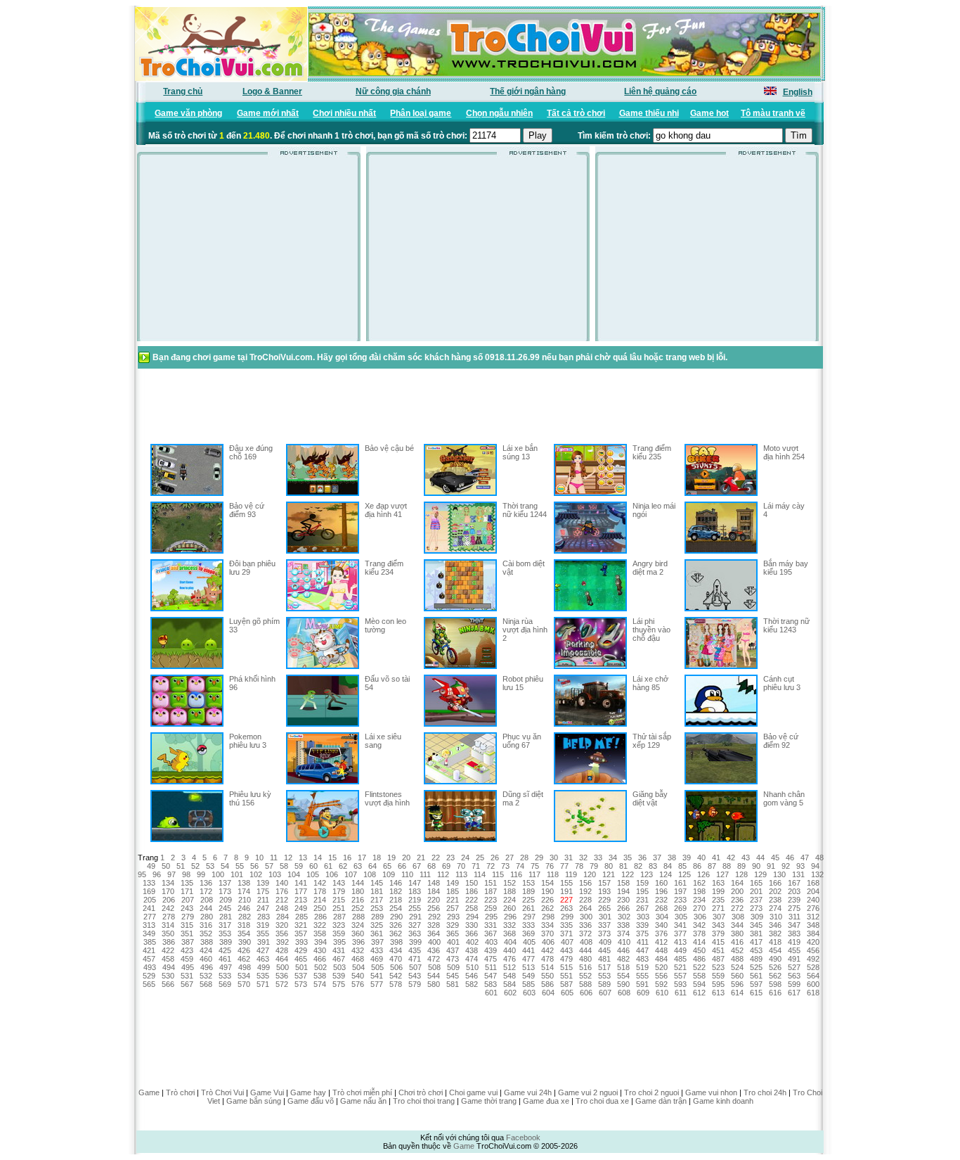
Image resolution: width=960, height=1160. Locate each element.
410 (624, 942)
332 (509, 925)
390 (244, 942)
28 (524, 857)
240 (813, 900)
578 (395, 984)
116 (516, 874)
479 (566, 959)
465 (300, 959)
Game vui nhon (711, 1092)
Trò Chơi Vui (222, 1092)
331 (490, 925)
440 (509, 950)
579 (414, 984)
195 (642, 891)
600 (813, 984)
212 (281, 900)
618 (813, 992)
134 (168, 883)
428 (281, 950)
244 (206, 908)
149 (452, 883)
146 (395, 883)
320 (281, 925)
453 (756, 950)
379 (718, 933)
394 (320, 942)
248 (281, 908)
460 (206, 959)
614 (737, 992)
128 (741, 874)
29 (539, 857)
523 (718, 967)
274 (775, 908)
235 (718, 900)
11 (274, 857)
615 (756, 992)
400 (434, 942)
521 (680, 967)
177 (300, 891)
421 (149, 950)
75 (535, 866)
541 (376, 975)
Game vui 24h (528, 1092)
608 (624, 992)
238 (775, 900)
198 (699, 891)
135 (187, 883)
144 (357, 883)
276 (813, 908)
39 (686, 857)
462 (244, 959)
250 (319, 908)
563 (794, 975)
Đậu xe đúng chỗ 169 (251, 452)
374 (623, 933)
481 (604, 959)
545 (452, 975)
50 (166, 866)
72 (490, 866)
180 (357, 891)
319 (263, 925)
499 (263, 967)
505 (377, 967)
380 (737, 933)
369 (528, 933)
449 (680, 950)
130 (779, 874)
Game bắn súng (253, 1101)
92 (785, 866)
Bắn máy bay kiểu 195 (785, 567)
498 (244, 967)
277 (149, 916)
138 (244, 883)
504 (358, 967)
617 (794, 992)
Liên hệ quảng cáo (660, 91)
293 (453, 916)
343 (718, 925)
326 (395, 925)
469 (376, 959)
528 (813, 967)
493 (149, 967)
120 (589, 874)
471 (414, 959)
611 (681, 992)
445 (604, 950)
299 (567, 916)
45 (775, 857)
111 (425, 874)
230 (623, 900)
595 (718, 984)
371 (566, 933)
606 (586, 992)
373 (604, 933)
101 (237, 874)
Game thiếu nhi (649, 113)
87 (712, 866)
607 (605, 992)
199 (718, 891)
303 (643, 916)
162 (699, 883)
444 (585, 950)
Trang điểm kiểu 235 (652, 452)
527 (794, 967)
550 (547, 975)
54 (225, 866)
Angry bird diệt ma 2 (650, 567)
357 (300, 933)
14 (317, 857)
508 (434, 967)
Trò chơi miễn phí (362, 1092)
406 (548, 942)
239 (794, 900)
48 (819, 857)
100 (218, 874)
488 (737, 959)
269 (680, 908)
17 (362, 857)
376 (661, 933)
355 (263, 933)
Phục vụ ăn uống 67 (521, 740)
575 (338, 984)
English (797, 92)
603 (529, 992)
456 (813, 950)
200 (737, 891)
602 (510, 992)
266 (623, 908)
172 (206, 891)
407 (567, 942)
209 (225, 900)
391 (263, 942)
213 (300, 900)
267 (642, 908)
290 (396, 916)
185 (452, 891)
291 (415, 916)
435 (414, 950)
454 (775, 950)
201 (756, 891)
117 (534, 874)
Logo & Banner (272, 91)
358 (319, 933)
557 (680, 975)
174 (244, 891)
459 (187, 959)
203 (794, 891)
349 (149, 933)
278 (168, 916)
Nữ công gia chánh (393, 91)
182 (395, 891)
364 (433, 933)
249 (300, 908)
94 (815, 866)
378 (699, 933)
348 (813, 925)
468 (357, 959)
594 (699, 984)
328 (433, 925)
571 (263, 984)
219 (414, 900)
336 (585, 925)
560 (737, 975)
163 (718, 883)
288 (358, 916)
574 (319, 984)
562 (775, 975)
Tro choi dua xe (602, 1101)
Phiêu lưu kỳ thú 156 (250, 798)
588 (585, 984)
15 (332, 857)
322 (319, 925)
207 (187, 900)
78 (579, 866)
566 (168, 984)
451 (718, 950)
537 (300, 975)
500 (282, 967)
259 (490, 908)
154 (547, 883)
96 (157, 874)
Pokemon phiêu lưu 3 (247, 740)
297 (529, 916)
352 (206, 933)
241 (149, 908)
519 (642, 967)
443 (566, 950)
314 (168, 925)
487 (718, 959)
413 (680, 942)
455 (794, 950)
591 (642, 984)
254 (395, 908)
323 (338, 925)
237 (756, 900)
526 (775, 967)
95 (142, 874)
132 (817, 874)
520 (661, 967)
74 (520, 866)
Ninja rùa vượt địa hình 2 (524, 629)
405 (529, 942)
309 (757, 916)
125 (684, 874)
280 (206, 916)
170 (168, 891)
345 (756, 925)
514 (547, 967)
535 (263, 975)
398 (396, 942)
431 (338, 950)
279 (187, 916)
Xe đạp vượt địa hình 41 (386, 510)
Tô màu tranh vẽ (773, 113)
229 (604, 900)
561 (756, 975)
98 (186, 874)
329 (452, 925)
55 (239, 866)
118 (553, 874)
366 (471, 933)
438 (471, 950)
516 (585, 967)
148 (433, 883)
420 (813, 942)
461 (225, 959)
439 (490, 950)
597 (756, 984)
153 (528, 883)
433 (376, 950)
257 (452, 908)
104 (293, 874)
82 (638, 866)
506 (396, 967)
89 (741, 866)
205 (149, 900)
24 (465, 857)
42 (731, 857)
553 (604, 975)
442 (547, 950)
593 (680, 984)
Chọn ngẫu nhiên (499, 113)
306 (700, 916)
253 (376, 908)
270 (699, 908)
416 (737, 942)
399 (415, 942)
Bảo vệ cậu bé (389, 448)
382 (775, 933)
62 (343, 866)
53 (210, 866)
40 (701, 857)
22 (436, 857)
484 (661, 959)
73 (505, 866)
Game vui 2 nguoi (588, 1092)
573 (300, 984)
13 (303, 857)
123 (646, 874)
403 (491, 942)
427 (263, 950)
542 (395, 975)
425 (225, 950)
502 (320, 967)
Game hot (709, 113)
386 (168, 942)
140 (281, 883)
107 (350, 874)
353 (225, 933)
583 (490, 984)
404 (510, 942)
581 (452, 984)
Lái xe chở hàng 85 (650, 683)
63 (357, 866)
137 (225, 883)
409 (605, 942)
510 (472, 967)
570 (244, 984)
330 (471, 925)
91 (771, 866)
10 (259, 857)
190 (547, 891)
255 (414, 908)
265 (604, 908)
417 (756, 942)
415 (718, 942)
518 (623, 967)
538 (319, 975)
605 (567, 992)
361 (376, 933)
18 (376, 857)
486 (699, 959)
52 (195, 866)
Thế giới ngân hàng (528, 91)
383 (794, 933)
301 (605, 916)
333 (528, 925)
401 (453, 942)
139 (263, 883)
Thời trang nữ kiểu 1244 (524, 510)
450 (699, 950)
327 (414, 925)
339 (642, 925)
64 (372, 866)
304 (662, 916)
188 (509, 891)
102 (255, 874)
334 (547, 925)
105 (312, 874)
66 (402, 866)
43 (745, 857)
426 (244, 950)
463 (263, 959)
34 (613, 857)
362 (395, 933)
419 (794, 942)
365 (452, 933)
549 (528, 975)
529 (149, 975)
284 (282, 916)
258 (471, 908)
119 (571, 874)
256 (433, 908)
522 (699, 967)
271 (718, 908)
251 (338, 908)
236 (737, 900)
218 (395, 900)
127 (722, 874)
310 (776, 916)
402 (472, 942)
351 (187, 933)
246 (244, 908)
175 (263, 891)
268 (661, 908)
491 (794, 959)
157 (604, 883)
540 (357, 975)
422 (168, 950)
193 (604, 891)
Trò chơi (180, 1092)
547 (490, 975)
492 (813, 959)
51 (180, 866)
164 (737, 883)
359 (338, 933)
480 (585, 959)
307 (719, 916)
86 (697, 866)
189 (528, 891)
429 (300, 950)
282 (244, 916)
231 (642, 900)
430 (319, 950)
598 (775, 984)
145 (376, 883)
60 (313, 866)
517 (604, 967)
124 (665, 874)
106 (331, 874)
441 (528, 950)
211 (263, 900)
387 (187, 942)
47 (804, 857)
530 (168, 975)
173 (225, 891)
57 (269, 866)
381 (756, 933)
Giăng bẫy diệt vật (650, 798)
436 (433, 950)
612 (699, 992)
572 (281, 984)
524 (737, 967)
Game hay (308, 1092)
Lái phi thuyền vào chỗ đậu (651, 629)
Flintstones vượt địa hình (387, 798)
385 (149, 942)
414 (699, 942)
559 (718, 975)
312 (813, 916)
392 (282, 942)
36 (642, 857)
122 (627, 874)
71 (476, 866)
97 (171, 874)
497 (225, 967)
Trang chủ (182, 91)
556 (661, 975)
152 (509, 883)
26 (495, 857)
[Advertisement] (249, 252)
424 (206, 950)
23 (450, 857)
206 (168, 900)
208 (206, 900)
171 (187, 891)
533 (225, 975)
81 (623, 866)
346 (775, 925)
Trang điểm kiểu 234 (384, 567)
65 (387, 866)
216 (357, 900)
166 (775, 883)
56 (254, 866)
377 (680, 933)
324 (357, 925)
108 (369, 874)
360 (357, 933)
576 (357, 984)
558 (699, 975)
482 (623, 959)
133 (149, 883)
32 (583, 857)
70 (461, 866)
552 (585, 975)
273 (756, 908)
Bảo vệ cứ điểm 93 (246, 510)
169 (149, 891)
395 (339, 942)
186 (471, 891)
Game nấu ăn (363, 1101)
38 (672, 857)
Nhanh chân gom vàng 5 (784, 798)
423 (187, 950)
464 (281, 959)
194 (623, 891)
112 (443, 874)
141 (300, 883)
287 (339, 916)
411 (643, 942)
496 (206, 967)
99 (201, 874)
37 (657, 857)
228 (585, 900)
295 (491, 916)
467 (338, 959)
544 (433, 975)
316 (206, 925)
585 (528, 984)
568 (206, 984)
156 (585, 883)
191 (566, 891)
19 (391, 857)
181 (376, 891)
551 (566, 975)
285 (301, 916)
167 (794, 883)
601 (491, 992)
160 (661, 883)
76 (549, 866)
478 (547, 959)
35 (627, 857)
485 (680, 959)
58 (284, 866)
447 (642, 950)
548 (509, 975)
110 (407, 874)
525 (756, 967)
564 (813, 975)
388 (206, 942)
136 (206, 883)
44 (760, 857)
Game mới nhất (268, 113)
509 (453, 967)
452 (737, 950)
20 (406, 857)
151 (490, 883)
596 (737, 984)
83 (653, 866)
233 (680, 900)
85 (682, 866)
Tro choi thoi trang (424, 1101)
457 (149, 959)
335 (566, 925)
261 (528, 908)
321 (300, 925)
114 (480, 874)
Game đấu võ (310, 1101)
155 (566, 883)
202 (775, 891)
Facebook (523, 1137)
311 (794, 916)
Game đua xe (546, 1101)
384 (813, 933)
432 (357, 950)
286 (320, 916)
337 (604, 925)
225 (528, 900)
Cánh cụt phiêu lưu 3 (781, 683)
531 (187, 975)
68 (431, 866)
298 (548, 916)
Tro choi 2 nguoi (651, 1092)
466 (319, 959)
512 (509, 967)
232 (661, 900)
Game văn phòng (188, 113)
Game (149, 1092)
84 (667, 866)
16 (347, 857)
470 (395, 959)
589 (604, 984)
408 (586, 942)
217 (376, 900)
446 (623, 950)
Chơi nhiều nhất (344, 113)
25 (480, 857)
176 (281, 891)
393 (301, 942)
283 (263, 916)
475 (490, 959)
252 (357, 908)
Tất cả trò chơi (576, 113)
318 (244, 925)
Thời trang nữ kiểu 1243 (786, 625)
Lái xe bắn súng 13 (520, 452)
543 (414, 975)
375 (642, 933)
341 (680, 925)
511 (491, 967)
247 (263, 908)
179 (338, 891)
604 (548, 992)
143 (338, 883)
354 (244, 933)
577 (376, 984)
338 (623, 925)
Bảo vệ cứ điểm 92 (780, 740)
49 (151, 866)
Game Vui (267, 1092)
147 (414, 883)
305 (681, 916)
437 (452, 950)
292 (434, 916)
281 (225, 916)
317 (225, 925)
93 (800, 866)
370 (547, 933)
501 (301, 967)
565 (149, 984)
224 (509, 900)
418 (775, 942)
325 (376, 925)
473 (452, 959)
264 (585, 908)
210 (244, 900)
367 (490, 933)
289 (377, 916)
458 (168, 959)
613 (718, 992)
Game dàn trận (661, 1101)
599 (794, 984)
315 (187, 925)
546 (471, 975)
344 (737, 925)
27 (509, 857)
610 (662, 992)
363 (414, 933)
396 (358, 942)
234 (699, 900)
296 (510, 916)
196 (661, 891)
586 (547, 984)
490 (775, 959)
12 (288, 857)
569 (225, 984)
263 (566, 908)
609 (643, 992)
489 (756, 959)
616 (775, 992)
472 (433, 959)
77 (564, 866)
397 (377, 942)
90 (756, 866)
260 (509, 908)
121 (608, 874)
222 (471, 900)
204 (813, 891)
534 (244, 975)
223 (490, 900)
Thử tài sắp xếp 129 (652, 740)
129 (760, 874)
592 (661, 984)
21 (421, 857)
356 (281, 933)
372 (585, 933)
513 (528, 967)
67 (417, 866)
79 (594, 866)
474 (471, 959)
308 (738, 916)
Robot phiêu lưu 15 (522, 683)
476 (509, 959)
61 (328, 866)
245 (225, 908)
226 (547, 900)
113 (461, 874)
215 (338, 900)
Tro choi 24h (765, 1092)
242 (168, 908)
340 (661, 925)
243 (187, 908)
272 (737, 908)
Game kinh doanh (723, 1101)
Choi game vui (473, 1092)
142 (319, 883)
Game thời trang (489, 1101)
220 (433, 900)
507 (415, 967)
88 (726, 866)
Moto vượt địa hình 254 (784, 452)
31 (568, 857)
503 (339, 967)
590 (623, 984)
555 (642, 975)
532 (206, 975)
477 (528, 959)
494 (168, 967)
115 (498, 874)
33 (598, 857)
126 (703, 874)
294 (472, 916)
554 (623, 975)
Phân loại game (420, 113)
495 (187, 967)
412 (661, 942)
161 (680, 883)
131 (798, 874)
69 (446, 866)
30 (554, 857)
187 (490, 891)
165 (756, 883)
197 (680, 891)
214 (319, 900)
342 (699, 925)
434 (395, 950)
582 (471, 984)
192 (585, 891)
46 (790, 857)
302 (624, 916)
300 (586, 916)
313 (149, 925)
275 (794, 908)
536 (281, 975)
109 (388, 874)
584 (509, 984)
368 (509, 933)
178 (319, 891)
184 (433, 891)
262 (547, 908)
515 (566, 967)
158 (623, 883)
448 (661, 950)
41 (716, 857)
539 (338, 975)
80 (608, 866)
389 (225, 942)
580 (433, 984)
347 (794, 925)
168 (813, 883)
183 (414, 891)
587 (566, 984)
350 (168, 933)
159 (642, 883)
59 (298, 866)
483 (642, 959)
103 (274, 874)
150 (471, 883)
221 (452, 900)
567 (187, 984)
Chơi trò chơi (420, 1092)
